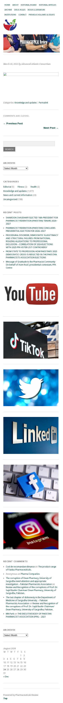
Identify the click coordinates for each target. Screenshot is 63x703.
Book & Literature (36, 10)
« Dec (6, 676)
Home (7, 5)
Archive (8, 10)
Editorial (7, 187)
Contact (22, 15)
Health (34, 187)
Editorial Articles (47, 5)
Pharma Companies (30, 574)
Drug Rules (19, 10)
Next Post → (51, 127)
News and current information (17, 195)
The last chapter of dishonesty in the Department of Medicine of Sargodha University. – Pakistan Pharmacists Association (30, 600)
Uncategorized (10, 199)
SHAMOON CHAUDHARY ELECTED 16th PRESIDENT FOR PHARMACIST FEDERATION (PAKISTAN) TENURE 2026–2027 (32, 220)
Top (5, 698)
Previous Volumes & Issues (42, 15)
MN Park (10, 613)
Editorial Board (29, 5)
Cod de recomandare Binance (20, 566)
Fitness (21, 187)
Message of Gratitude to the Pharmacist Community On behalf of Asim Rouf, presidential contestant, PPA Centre (31, 264)
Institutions (10, 15)
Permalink (43, 103)
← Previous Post (13, 123)
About (15, 5)
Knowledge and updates (26, 103)
